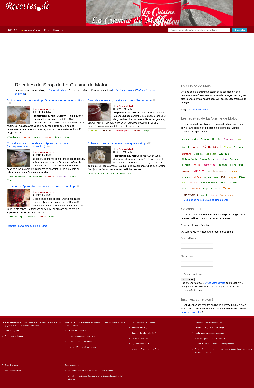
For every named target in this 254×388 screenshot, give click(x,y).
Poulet (223, 182)
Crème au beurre (96, 173)
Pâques (232, 177)
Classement (58, 29)
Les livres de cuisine (203, 333)
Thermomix (106, 130)
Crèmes (121, 173)
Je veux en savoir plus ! (78, 330)
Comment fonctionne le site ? (143, 333)
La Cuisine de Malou (56, 90)
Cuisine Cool (200, 349)
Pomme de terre (209, 182)
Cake (238, 139)
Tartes (226, 188)
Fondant (186, 164)
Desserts (234, 159)
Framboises (209, 164)
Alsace (185, 139)
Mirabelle (233, 171)
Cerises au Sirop (14, 216)
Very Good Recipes (13, 370)
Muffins (27, 136)
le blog (71, 346)
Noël (216, 177)
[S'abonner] (34, 109)
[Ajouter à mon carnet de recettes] (10, 103)
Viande (214, 195)
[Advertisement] (127, 56)
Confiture (186, 153)
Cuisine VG (199, 343)
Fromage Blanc (237, 164)
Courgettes (210, 153)
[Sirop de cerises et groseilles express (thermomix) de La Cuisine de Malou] (99, 111)
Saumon (196, 188)
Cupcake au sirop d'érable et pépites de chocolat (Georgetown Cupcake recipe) (38, 145)
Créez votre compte (215, 282)
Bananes (205, 139)
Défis (46, 29)
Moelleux (186, 177)
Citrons (227, 147)
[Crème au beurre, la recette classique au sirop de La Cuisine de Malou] (99, 154)
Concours (238, 147)
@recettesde (81, 346)
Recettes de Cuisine (10, 322)
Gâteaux (198, 170)
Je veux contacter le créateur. (80, 341)
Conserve (30, 216)
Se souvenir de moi (193, 274)
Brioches (228, 139)
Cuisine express (122, 130)
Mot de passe (187, 256)
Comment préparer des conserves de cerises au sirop (41, 186)
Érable (37, 136)
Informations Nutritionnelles (82, 370)
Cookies (198, 153)
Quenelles (233, 182)
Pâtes (242, 177)
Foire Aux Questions (139, 338)
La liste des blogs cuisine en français (210, 327)
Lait (208, 171)
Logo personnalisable (140, 343)
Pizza (184, 182)
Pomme (47, 136)
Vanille (204, 195)
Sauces (185, 188)
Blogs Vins (199, 338)
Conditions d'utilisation (14, 336)
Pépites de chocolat (16, 176)
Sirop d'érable (13, 136)
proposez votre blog (191, 312)
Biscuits (216, 139)
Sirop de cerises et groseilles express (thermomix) (119, 100)
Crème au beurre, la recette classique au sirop (117, 143)
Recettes (12, 29)
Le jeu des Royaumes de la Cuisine (146, 349)
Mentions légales (12, 330)
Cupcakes (61, 176)
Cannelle (186, 147)
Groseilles (92, 130)
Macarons (219, 171)
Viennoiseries (226, 195)
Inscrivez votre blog (139, 327)
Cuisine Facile (189, 159)
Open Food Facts (75, 375)
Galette (185, 171)
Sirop (67, 136)
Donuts (57, 136)
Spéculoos (215, 188)
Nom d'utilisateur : (189, 238)
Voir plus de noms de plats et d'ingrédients (206, 199)
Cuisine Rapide (207, 159)
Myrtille (207, 177)
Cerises (136, 130)
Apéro (195, 139)
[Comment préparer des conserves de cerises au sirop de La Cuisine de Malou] (18, 197)
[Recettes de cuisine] (28, 6)
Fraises (196, 164)
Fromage (222, 164)
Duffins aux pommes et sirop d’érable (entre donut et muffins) (45, 100)
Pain (223, 177)
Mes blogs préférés (31, 29)
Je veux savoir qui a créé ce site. (81, 336)
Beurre (110, 173)
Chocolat (49, 176)
